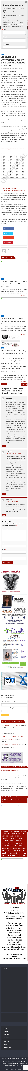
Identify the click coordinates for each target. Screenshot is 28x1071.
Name (4, 544)
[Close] (26, 2)
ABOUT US (6, 1041)
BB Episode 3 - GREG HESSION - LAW (11, 731)
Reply (3, 446)
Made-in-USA (7, 1047)
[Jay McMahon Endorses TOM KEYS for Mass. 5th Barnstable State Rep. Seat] (14, 305)
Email (4, 550)
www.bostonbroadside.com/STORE (10, 770)
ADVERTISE (6, 1038)
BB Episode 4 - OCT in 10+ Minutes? (11, 725)
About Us (6, 1069)
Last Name (6, 44)
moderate (9, 398)
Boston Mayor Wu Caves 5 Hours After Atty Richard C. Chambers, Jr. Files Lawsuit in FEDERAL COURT (24, 384)
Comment (5, 529)
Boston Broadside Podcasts (13, 721)
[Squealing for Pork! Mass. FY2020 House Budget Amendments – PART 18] (14, 268)
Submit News (21, 1069)
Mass (2, 54)
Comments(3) (19, 68)
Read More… (24, 295)
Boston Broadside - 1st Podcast (10, 744)
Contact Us (13, 1069)
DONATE (6, 1031)
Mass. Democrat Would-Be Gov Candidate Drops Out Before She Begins (5, 384)
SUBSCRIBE (6, 1034)
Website (4, 556)
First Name (6, 37)
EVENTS (5, 1044)
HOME (5, 1028)
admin (13, 68)
